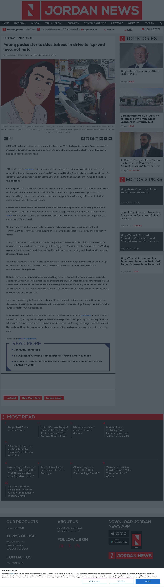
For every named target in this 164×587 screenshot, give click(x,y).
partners (12, 573)
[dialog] (82, 577)
